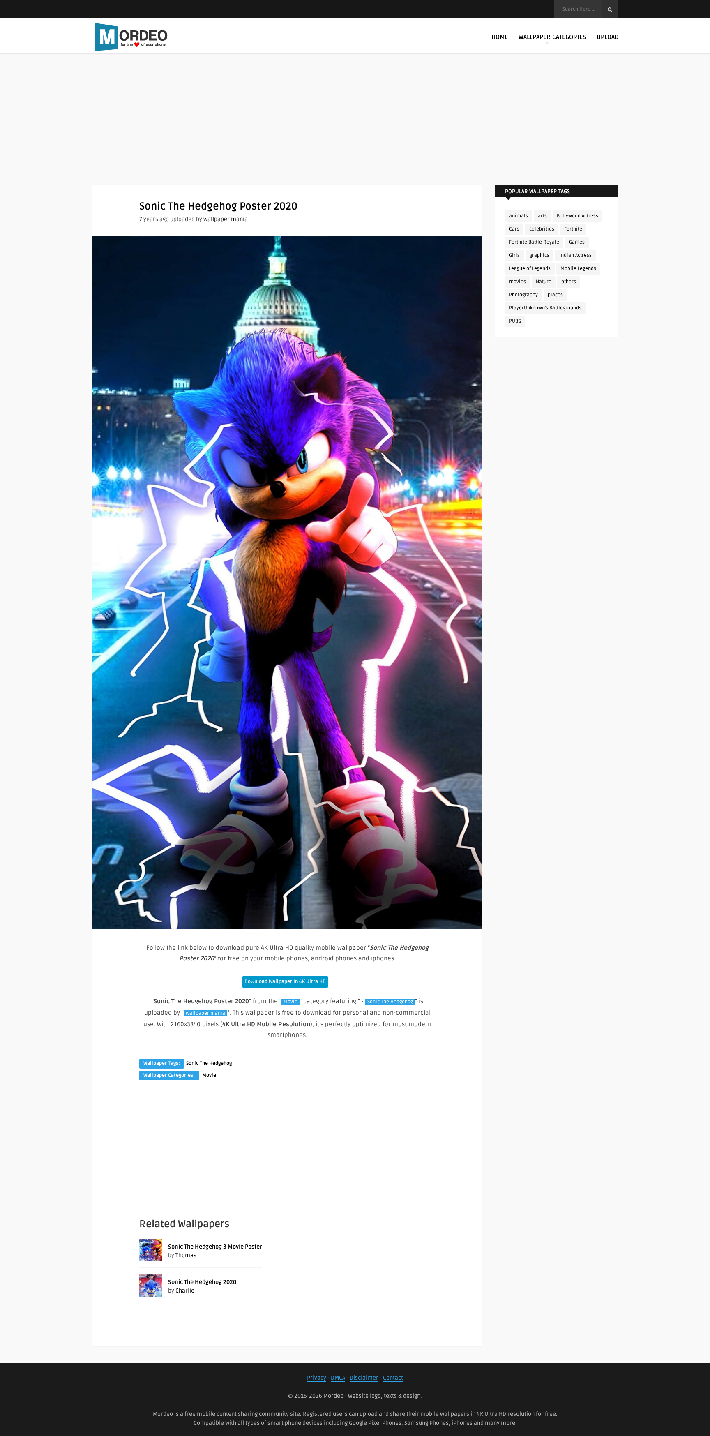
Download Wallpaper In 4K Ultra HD (285, 982)
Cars (514, 229)
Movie (290, 1002)
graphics (539, 255)
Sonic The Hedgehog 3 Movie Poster (215, 1246)
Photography (523, 295)
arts (542, 216)
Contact (393, 1377)
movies (517, 282)
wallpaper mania (225, 219)
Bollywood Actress (577, 216)
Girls (514, 255)
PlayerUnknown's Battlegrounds (545, 308)
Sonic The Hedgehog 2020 (202, 1282)
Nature (543, 282)
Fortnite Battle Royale (534, 242)
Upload (608, 37)
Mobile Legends (578, 268)
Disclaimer (364, 1377)
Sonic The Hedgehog (390, 1002)
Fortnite (573, 229)
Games (577, 242)
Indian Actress (575, 255)
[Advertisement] (355, 127)
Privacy (316, 1377)
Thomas (185, 1255)
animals (518, 216)
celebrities (541, 229)
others (568, 282)
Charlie (184, 1290)
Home (499, 37)
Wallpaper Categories (552, 37)
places (555, 295)
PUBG (515, 321)
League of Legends (530, 268)
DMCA (338, 1377)
